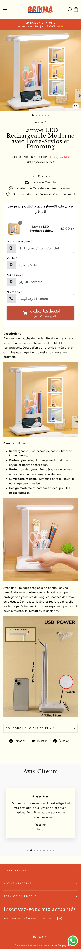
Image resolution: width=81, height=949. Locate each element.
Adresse (15, 274)
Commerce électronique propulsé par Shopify (40, 945)
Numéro (15, 291)
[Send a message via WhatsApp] (73, 941)
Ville (12, 258)
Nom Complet (20, 241)
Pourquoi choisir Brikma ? (30, 728)
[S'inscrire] (59, 918)
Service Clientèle (20, 896)
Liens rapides (16, 870)
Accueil (39, 122)
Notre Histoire (17, 883)
